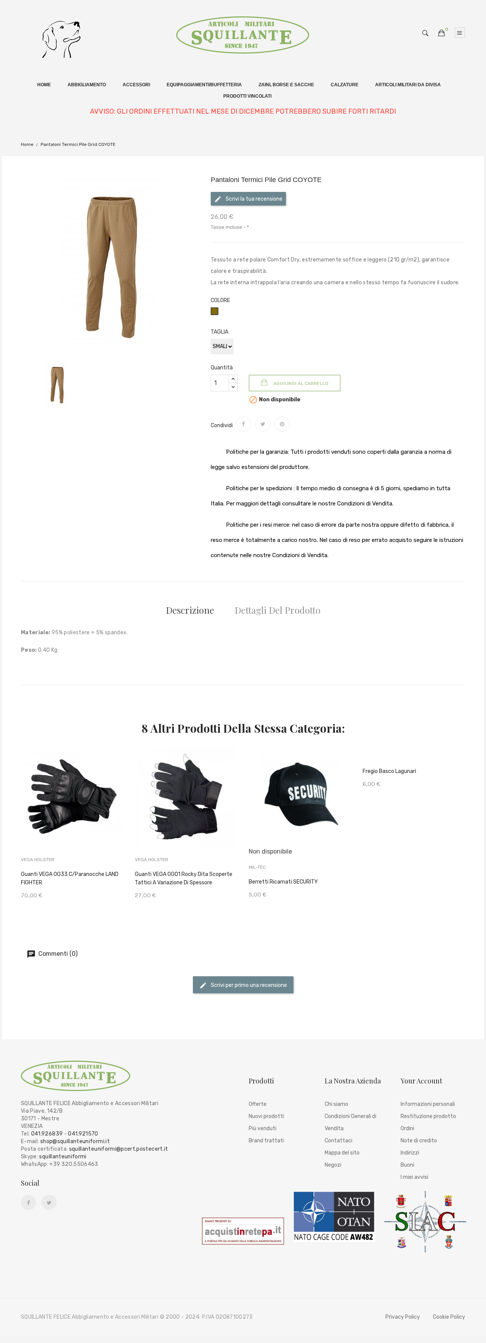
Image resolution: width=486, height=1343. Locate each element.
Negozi (333, 1165)
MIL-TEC (257, 867)
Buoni (407, 1165)
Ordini (407, 1128)
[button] (441, 33)
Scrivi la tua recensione (253, 199)
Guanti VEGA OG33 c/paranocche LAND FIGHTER (69, 878)
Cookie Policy (449, 1317)
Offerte (258, 1104)
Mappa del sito (342, 1153)
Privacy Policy (402, 1317)
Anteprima (97, 807)
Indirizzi (410, 1153)
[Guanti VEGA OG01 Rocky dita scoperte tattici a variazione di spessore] (186, 807)
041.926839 (47, 1134)
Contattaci (338, 1140)
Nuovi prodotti (266, 1116)
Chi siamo (336, 1104)
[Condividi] (243, 424)
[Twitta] (262, 424)
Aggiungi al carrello (300, 383)
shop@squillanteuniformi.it (75, 1141)
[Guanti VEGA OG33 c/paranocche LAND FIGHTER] (72, 807)
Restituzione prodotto (428, 1116)
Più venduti (262, 1128)
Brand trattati (266, 1140)
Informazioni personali (428, 1104)
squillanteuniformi (62, 1156)
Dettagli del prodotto (277, 610)
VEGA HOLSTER (37, 859)
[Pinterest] (282, 424)
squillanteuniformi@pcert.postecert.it (118, 1149)
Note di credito (419, 1140)
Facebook (28, 1202)
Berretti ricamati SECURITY (283, 882)
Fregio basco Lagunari (389, 771)
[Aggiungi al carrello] (47, 808)
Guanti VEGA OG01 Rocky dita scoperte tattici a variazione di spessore (183, 878)
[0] (441, 33)
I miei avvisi (414, 1177)
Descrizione (190, 610)
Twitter (49, 1202)
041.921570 (83, 1134)
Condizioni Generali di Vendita (350, 1122)
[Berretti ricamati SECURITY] (300, 811)
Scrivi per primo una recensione (248, 985)
